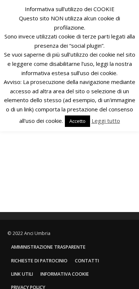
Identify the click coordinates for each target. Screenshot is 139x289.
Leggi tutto (106, 120)
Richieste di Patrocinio (39, 261)
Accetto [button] (77, 121)
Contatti (87, 261)
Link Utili (22, 274)
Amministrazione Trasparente (48, 247)
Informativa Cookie (64, 274)
